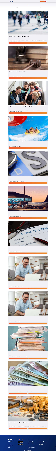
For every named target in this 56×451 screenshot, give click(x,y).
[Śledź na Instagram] (19, 439)
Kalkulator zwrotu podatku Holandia (32, 446)
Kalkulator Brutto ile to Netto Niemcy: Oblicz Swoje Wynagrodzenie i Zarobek (20, 422)
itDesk (29, 450)
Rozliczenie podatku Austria (31, 441)
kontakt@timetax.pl (11, 445)
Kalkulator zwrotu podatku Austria (32, 447)
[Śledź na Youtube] (22, 439)
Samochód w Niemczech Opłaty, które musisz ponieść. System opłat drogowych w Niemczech (23, 176)
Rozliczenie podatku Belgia (31, 442)
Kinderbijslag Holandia (41, 443)
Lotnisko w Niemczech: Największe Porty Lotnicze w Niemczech (18, 211)
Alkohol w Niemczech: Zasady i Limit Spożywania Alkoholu (17, 71)
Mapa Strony (31, 450)
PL (46, 1)
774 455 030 (10, 446)
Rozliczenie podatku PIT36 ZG (31, 443)
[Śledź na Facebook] (20, 439)
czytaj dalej (28, 288)
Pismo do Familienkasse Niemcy (42, 441)
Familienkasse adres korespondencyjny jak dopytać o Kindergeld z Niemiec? (20, 106)
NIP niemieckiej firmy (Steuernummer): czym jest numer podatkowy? (19, 36)
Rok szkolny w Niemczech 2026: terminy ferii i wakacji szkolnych (18, 141)
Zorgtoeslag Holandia (41, 444)
